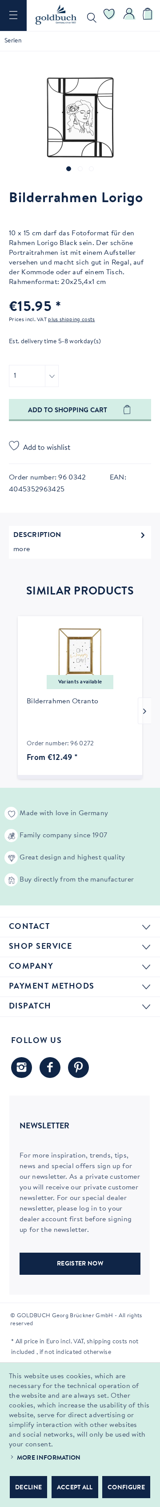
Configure (126, 1488)
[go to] (68, 168)
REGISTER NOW (80, 1264)
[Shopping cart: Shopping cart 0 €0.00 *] (149, 15)
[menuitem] (13, 15)
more (21, 549)
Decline (28, 1488)
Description (37, 535)
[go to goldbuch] (21, 1067)
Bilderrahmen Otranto (62, 701)
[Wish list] (109, 15)
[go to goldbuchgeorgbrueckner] (78, 1067)
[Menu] (13, 15)
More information (49, 1458)
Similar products (80, 592)
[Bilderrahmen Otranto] (80, 656)
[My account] (129, 15)
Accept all (75, 1488)
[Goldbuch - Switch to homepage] (56, 14)
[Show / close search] (90, 15)
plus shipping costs (71, 319)
